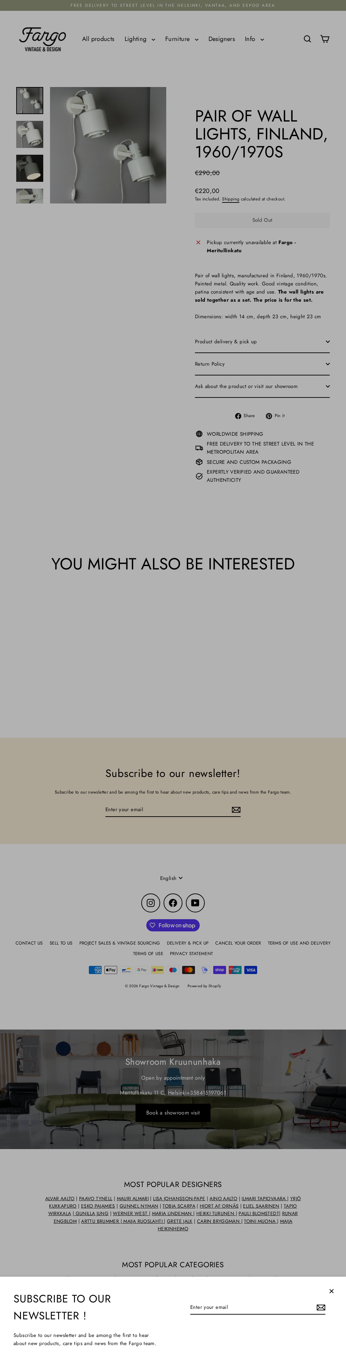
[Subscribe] (320, 1307)
